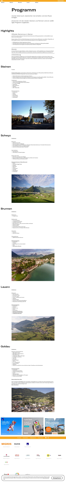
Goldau (36, 2)
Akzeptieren (57, 478)
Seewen (11, 2)
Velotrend (22, 143)
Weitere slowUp (60, 0)
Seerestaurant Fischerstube (18, 312)
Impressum (40, 437)
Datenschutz (33, 437)
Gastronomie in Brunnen (17, 246)
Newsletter (25, 437)
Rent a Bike (15, 353)
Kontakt (19, 437)
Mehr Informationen (15, 384)
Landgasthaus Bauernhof (17, 313)
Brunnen (20, 2)
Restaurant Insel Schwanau (17, 311)
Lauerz (28, 2)
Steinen (2, 2)
